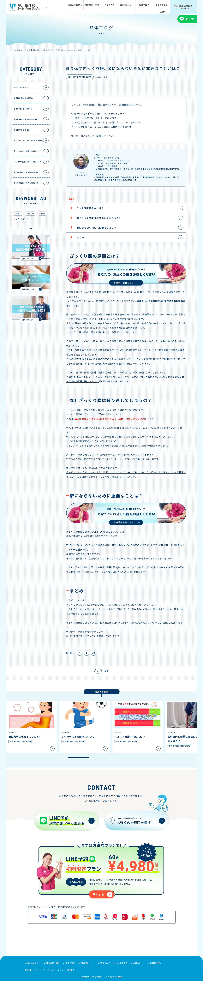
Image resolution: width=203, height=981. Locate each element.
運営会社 (28, 970)
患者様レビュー (127, 4)
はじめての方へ (75, 4)
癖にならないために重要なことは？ (93, 227)
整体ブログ (144, 4)
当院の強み (109, 4)
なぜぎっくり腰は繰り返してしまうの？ (95, 217)
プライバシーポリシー (56, 970)
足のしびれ (20, 219)
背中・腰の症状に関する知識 (79, 76)
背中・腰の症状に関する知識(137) (28, 161)
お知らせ (163, 12)
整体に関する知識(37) (23, 108)
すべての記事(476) (21, 87)
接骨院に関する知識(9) (23, 98)
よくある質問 (161, 4)
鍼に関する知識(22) (22, 130)
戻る (106, 671)
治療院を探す (156, 963)
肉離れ (18, 213)
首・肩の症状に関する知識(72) (26, 183)
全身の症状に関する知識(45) (26, 119)
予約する (98, 894)
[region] (101, 729)
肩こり (31, 213)
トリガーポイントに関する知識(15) (28, 140)
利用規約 (70, 970)
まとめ (77, 237)
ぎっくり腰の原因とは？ (87, 208)
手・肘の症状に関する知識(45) (26, 172)
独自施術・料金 (92, 4)
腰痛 (43, 213)
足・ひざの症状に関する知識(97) (27, 151)
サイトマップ (39, 970)
